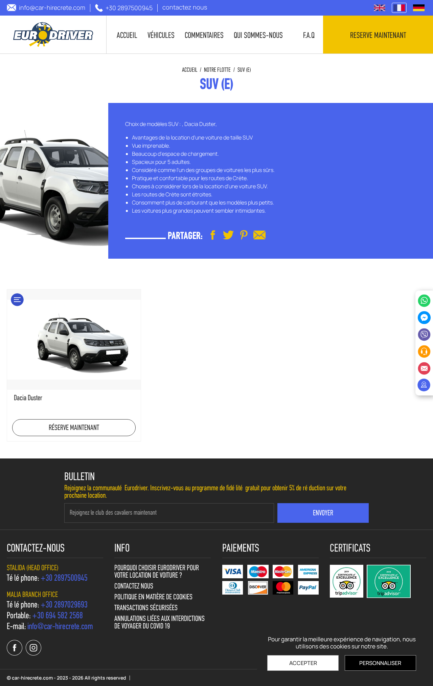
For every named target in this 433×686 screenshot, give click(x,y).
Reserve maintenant (378, 36)
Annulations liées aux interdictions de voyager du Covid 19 (159, 623)
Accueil (189, 70)
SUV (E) (244, 70)
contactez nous (133, 587)
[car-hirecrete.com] (53, 34)
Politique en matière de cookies (153, 597)
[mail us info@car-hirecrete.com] (259, 235)
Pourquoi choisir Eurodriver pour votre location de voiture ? (156, 572)
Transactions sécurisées (146, 608)
